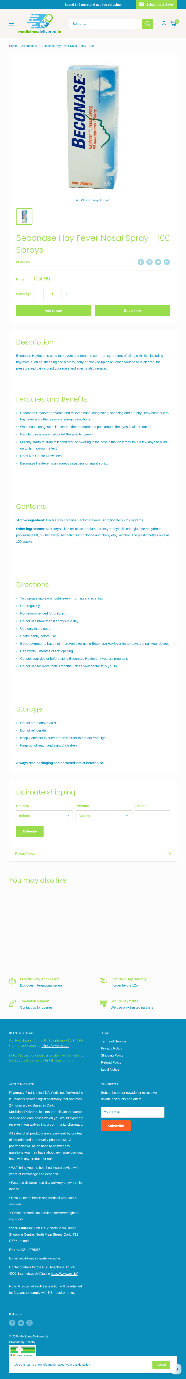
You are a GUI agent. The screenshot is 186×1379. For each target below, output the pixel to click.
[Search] (147, 24)
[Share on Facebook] (141, 262)
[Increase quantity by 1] (66, 294)
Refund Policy (25, 853)
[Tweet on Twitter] (158, 262)
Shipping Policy (112, 1055)
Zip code (141, 806)
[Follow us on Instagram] (29, 1323)
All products (29, 45)
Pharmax (23, 262)
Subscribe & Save (159, 4)
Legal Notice (110, 1069)
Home (13, 45)
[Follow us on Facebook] (12, 1323)
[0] (173, 23)
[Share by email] (167, 262)
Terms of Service (113, 1041)
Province (83, 806)
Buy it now (132, 310)
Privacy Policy (111, 1048)
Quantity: (23, 294)
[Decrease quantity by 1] (38, 294)
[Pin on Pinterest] (149, 262)
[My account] (164, 23)
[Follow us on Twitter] (21, 1323)
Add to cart (53, 310)
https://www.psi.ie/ (55, 1045)
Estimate (30, 831)
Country (22, 806)
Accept (161, 1364)
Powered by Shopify (22, 1342)
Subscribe (116, 1126)
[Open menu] (11, 23)
